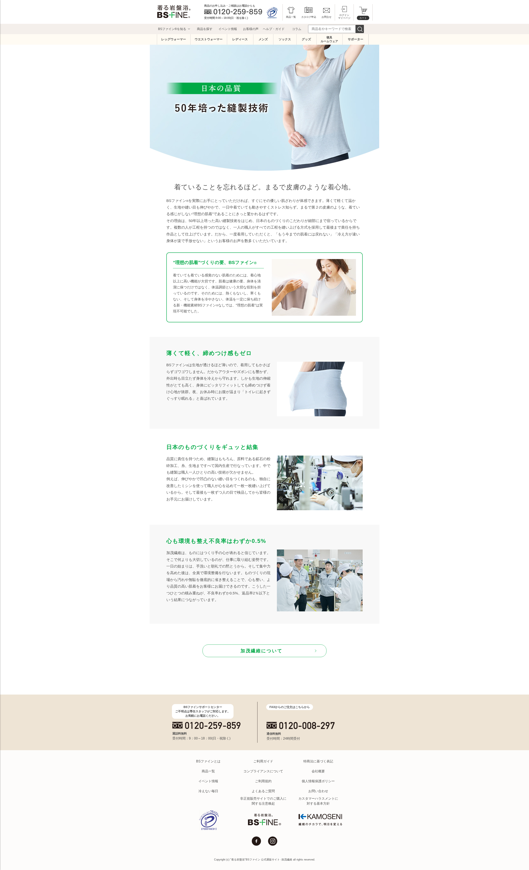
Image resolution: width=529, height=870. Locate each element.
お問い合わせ (318, 791)
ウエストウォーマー (209, 39)
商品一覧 (208, 771)
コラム (296, 29)
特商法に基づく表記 (318, 761)
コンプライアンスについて (263, 771)
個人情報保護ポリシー (318, 781)
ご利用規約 (263, 781)
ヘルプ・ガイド (274, 29)
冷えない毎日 (208, 791)
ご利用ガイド (263, 761)
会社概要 (318, 771)
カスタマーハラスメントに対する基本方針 (318, 801)
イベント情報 (227, 29)
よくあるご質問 (263, 791)
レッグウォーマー (173, 39)
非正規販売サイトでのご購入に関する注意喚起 (263, 801)
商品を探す (204, 29)
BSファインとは (208, 761)
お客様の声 (251, 29)
